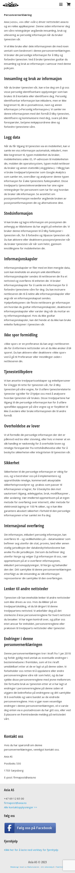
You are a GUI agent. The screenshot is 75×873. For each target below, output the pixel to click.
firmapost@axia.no (15, 803)
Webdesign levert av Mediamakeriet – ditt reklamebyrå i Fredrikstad (37, 867)
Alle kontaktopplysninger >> (20, 807)
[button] (61, 4)
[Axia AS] (11, 4)
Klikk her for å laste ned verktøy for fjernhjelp (31, 850)
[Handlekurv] (68, 4)
